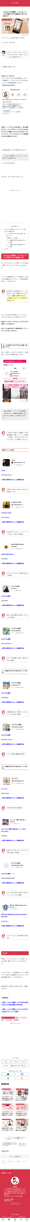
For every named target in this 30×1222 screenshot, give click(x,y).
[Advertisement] (15, 206)
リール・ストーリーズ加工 (9, 1017)
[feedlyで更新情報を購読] (8, 1078)
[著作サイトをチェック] (8, 1074)
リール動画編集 (15, 1020)
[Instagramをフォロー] (22, 1074)
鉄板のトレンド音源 (12, 238)
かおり (15, 1187)
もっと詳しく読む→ (9, 1199)
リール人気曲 (6, 1020)
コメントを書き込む (15, 1156)
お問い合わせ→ (8, 1200)
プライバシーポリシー (7, 1217)
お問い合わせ (22, 1217)
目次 (12, 226)
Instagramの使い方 (22, 1017)
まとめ (6, 249)
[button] (24, 1065)
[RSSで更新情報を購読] (22, 1078)
